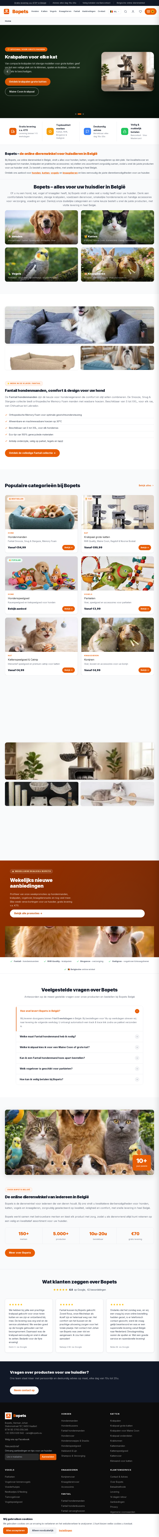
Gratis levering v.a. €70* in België (30, 3)
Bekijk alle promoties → (28, 913)
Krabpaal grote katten (121, 1425)
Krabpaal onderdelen (121, 1435)
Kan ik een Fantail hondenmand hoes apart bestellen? (52, 1057)
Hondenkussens (69, 1425)
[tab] (75, 114)
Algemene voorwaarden (122, 1512)
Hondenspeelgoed (71, 1446)
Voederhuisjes (12, 1486)
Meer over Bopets (20, 1252)
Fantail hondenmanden (73, 1430)
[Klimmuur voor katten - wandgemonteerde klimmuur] (117, 794)
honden (36, 172)
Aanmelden (48, 1457)
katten (46, 172)
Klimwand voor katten (121, 1461)
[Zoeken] (125, 11)
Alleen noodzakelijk (42, 1530)
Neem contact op (24, 1390)
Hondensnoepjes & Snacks (75, 1440)
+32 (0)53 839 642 (14, 1433)
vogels (55, 172)
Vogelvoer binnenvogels (17, 1482)
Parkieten (10, 1476)
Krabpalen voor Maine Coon (124, 1430)
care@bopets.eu (34, 1433)
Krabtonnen (116, 1440)
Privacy (114, 1507)
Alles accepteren (15, 1530)
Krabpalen (115, 1420)
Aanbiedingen (117, 1502)
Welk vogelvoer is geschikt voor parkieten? (46, 1068)
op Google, (79, 1289)
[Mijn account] (133, 11)
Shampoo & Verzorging (73, 1455)
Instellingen (65, 1530)
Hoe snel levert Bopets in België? (40, 1010)
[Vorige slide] (7, 71)
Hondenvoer (67, 1435)
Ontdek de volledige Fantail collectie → (32, 453)
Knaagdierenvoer (70, 1482)
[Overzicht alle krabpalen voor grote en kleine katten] (79, 761)
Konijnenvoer (68, 1476)
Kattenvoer (116, 1455)
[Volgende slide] (151, 71)
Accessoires (67, 1486)
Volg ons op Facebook (17, 1439)
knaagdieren (70, 172)
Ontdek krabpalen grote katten (27, 81)
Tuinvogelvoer (12, 1497)
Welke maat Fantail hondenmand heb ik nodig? (48, 1036)
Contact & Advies (119, 1476)
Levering (114, 1491)
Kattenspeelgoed (119, 1450)
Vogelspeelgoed (13, 1502)
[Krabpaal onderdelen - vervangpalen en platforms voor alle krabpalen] (41, 794)
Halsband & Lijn (69, 1450)
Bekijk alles (145, 485)
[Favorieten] (140, 11)
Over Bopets (116, 1482)
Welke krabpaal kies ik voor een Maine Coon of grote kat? (55, 1047)
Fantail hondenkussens (73, 1506)
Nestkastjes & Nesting (16, 1491)
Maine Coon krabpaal (21, 91)
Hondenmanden (69, 1420)
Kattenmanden (117, 1446)
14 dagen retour (118, 1497)
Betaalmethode (118, 1486)
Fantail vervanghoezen (73, 1511)
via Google (22, 1347)
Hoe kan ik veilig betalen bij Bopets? (41, 1079)
